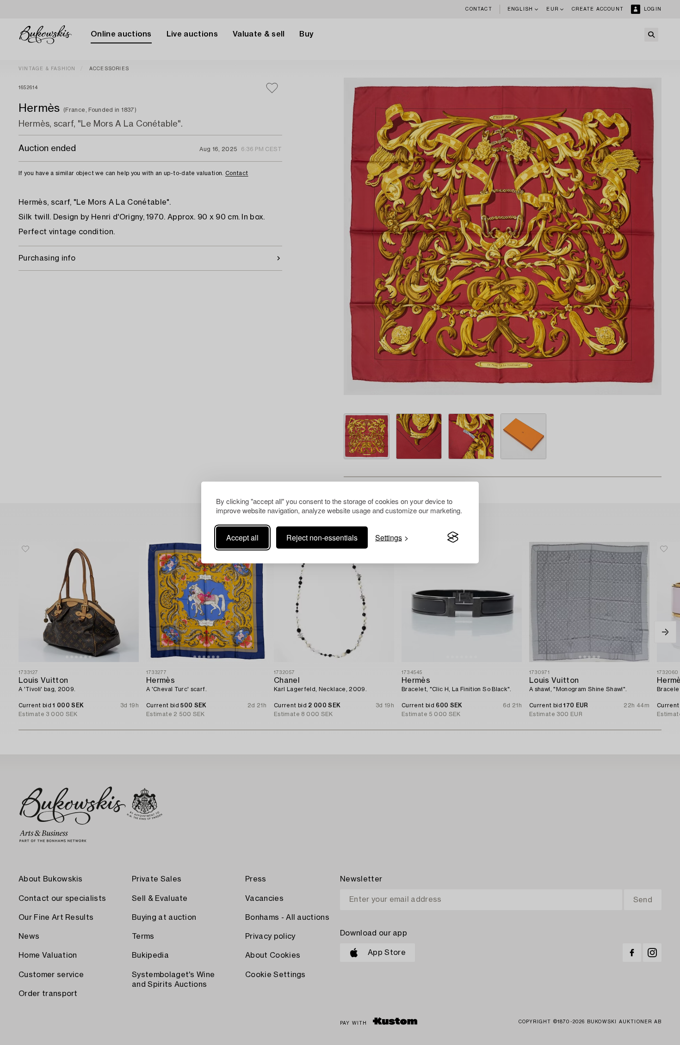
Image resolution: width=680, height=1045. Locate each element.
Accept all (242, 537)
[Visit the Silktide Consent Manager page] (453, 537)
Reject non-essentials (322, 537)
